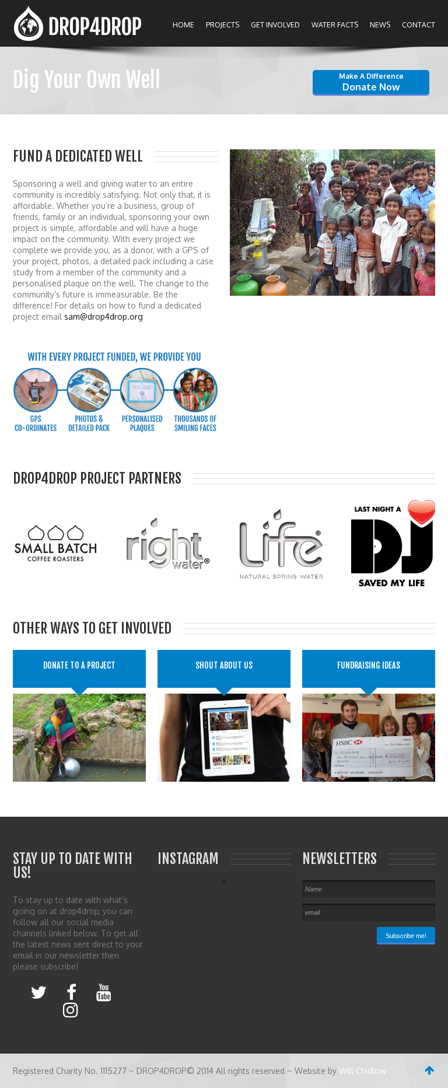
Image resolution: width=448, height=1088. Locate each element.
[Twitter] (38, 992)
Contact (418, 24)
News (380, 24)
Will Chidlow (362, 1071)
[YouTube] (103, 992)
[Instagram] (70, 1009)
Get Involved (275, 24)
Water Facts (335, 24)
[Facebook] (71, 992)
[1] (240, 286)
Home (183, 24)
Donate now (371, 82)
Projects (222, 24)
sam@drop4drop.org (103, 316)
